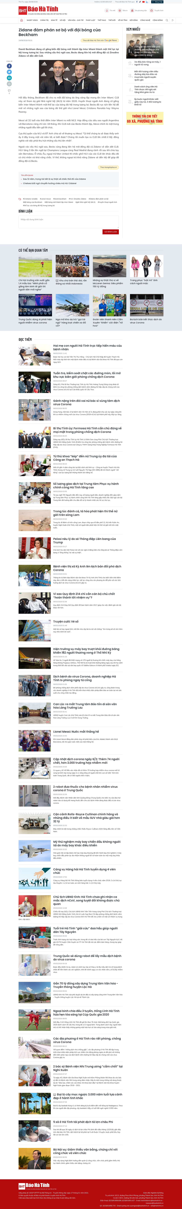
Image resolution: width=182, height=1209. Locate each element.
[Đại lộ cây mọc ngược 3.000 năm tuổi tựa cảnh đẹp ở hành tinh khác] (35, 1103)
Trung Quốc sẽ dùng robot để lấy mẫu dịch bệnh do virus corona (87, 957)
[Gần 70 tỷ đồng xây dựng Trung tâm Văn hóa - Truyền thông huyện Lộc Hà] (35, 992)
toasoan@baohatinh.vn (154, 1203)
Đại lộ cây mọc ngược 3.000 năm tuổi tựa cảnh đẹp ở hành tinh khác (87, 1096)
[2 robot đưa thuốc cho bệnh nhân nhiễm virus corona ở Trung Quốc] (35, 796)
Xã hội (62, 20)
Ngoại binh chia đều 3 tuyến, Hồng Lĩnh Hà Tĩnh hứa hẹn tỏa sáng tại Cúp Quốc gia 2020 (86, 1012)
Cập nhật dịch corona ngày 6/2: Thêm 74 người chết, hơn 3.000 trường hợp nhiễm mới (86, 761)
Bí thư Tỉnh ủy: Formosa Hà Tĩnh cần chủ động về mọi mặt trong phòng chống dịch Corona (87, 430)
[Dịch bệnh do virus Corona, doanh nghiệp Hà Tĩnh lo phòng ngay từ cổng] (35, 685)
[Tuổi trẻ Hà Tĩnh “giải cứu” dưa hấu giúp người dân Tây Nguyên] (35, 937)
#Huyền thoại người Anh (107, 202)
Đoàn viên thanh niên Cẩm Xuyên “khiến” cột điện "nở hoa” (108, 322)
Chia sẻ (9, 61)
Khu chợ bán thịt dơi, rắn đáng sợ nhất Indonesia (71, 282)
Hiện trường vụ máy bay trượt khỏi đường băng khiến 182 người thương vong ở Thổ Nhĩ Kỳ (86, 650)
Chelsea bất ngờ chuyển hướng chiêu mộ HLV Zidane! (49, 183)
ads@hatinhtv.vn (157, 1206)
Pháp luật (90, 20)
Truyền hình (159, 10)
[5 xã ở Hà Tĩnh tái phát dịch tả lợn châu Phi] (35, 1131)
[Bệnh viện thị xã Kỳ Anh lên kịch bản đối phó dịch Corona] (35, 575)
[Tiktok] (140, 2)
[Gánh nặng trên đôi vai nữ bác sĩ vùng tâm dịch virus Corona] (35, 410)
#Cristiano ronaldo (30, 199)
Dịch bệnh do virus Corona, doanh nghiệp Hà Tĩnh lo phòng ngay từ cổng (84, 678)
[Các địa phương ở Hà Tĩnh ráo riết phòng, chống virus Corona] (35, 1047)
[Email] (9, 77)
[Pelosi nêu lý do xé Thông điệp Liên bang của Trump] (35, 548)
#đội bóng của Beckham (32, 202)
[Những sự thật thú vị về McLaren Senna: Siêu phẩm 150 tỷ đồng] (109, 266)
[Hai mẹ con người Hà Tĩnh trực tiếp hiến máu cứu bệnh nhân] (35, 355)
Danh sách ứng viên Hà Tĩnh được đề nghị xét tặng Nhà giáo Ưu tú (145, 89)
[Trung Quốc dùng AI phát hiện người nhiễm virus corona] (35, 305)
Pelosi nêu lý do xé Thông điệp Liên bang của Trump (84, 540)
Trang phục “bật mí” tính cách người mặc (143, 282)
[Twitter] (9, 71)
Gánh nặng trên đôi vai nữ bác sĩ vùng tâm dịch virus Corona (86, 402)
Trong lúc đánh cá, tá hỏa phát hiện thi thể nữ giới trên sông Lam (85, 513)
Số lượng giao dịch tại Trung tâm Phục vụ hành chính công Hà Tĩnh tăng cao (86, 485)
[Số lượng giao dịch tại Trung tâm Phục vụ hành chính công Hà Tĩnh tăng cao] (35, 493)
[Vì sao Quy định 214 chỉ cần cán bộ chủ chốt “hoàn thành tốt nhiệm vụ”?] (35, 603)
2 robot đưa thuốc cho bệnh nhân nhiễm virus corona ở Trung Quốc (85, 788)
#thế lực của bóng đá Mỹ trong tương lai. (39, 205)
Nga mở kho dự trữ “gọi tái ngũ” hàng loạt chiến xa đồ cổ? (71, 322)
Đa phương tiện (141, 10)
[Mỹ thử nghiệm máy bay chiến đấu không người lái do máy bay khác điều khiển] (35, 851)
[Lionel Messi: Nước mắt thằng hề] (35, 740)
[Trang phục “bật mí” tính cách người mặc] (146, 266)
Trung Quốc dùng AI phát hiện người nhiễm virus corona (35, 321)
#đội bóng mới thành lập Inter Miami (59, 202)
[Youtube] (143, 2)
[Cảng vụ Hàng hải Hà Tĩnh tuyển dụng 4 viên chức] (35, 878)
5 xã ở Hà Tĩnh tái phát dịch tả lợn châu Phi (83, 1122)
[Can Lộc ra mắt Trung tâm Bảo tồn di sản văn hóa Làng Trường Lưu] (35, 713)
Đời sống (134, 20)
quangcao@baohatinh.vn (139, 1206)
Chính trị (44, 20)
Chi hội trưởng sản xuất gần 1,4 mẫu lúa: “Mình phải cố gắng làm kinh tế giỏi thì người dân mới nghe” (34, 285)
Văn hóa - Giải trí (75, 20)
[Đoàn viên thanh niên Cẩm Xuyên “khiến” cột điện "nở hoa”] (109, 305)
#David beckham (59, 199)
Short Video (32, 20)
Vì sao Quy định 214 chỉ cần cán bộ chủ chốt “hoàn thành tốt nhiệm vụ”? (84, 595)
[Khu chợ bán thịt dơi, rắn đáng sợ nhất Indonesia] (72, 266)
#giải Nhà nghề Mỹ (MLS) (85, 202)
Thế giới (112, 20)
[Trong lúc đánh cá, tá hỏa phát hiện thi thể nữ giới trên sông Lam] (35, 520)
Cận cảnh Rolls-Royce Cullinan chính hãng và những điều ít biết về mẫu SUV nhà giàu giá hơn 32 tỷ (86, 818)
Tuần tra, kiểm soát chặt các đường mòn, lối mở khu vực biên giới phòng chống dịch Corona (87, 375)
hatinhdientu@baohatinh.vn (151, 1200)
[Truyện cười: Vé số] (35, 630)
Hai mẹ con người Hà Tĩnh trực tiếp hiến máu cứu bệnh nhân (87, 347)
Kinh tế (54, 20)
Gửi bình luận (110, 232)
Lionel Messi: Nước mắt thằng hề (76, 732)
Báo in (125, 10)
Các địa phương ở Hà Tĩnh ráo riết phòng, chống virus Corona (87, 1040)
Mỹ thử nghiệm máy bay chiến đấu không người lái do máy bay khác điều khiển (86, 843)
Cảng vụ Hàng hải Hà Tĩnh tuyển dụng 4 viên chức (84, 871)
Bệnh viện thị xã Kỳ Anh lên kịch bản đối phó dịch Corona (87, 568)
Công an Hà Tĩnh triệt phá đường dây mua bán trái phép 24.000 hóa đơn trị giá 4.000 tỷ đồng (147, 50)
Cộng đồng (158, 20)
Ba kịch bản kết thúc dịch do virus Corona (146, 321)
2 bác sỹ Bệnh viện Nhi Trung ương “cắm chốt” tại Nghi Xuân (88, 1068)
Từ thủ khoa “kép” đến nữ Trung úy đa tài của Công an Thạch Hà (85, 458)
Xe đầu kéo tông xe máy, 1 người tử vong (147, 63)
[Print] (9, 83)
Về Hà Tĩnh (122, 20)
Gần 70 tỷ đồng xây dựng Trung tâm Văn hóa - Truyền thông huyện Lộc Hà (85, 985)
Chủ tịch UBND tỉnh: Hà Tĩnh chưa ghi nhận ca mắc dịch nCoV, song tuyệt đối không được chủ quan (86, 900)
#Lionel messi (45, 199)
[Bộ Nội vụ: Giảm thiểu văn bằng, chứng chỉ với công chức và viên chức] (35, 1158)
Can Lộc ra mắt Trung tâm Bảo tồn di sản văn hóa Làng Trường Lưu (85, 706)
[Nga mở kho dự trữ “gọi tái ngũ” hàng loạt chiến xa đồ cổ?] (72, 305)
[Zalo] (147, 2)
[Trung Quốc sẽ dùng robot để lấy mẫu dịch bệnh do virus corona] (35, 965)
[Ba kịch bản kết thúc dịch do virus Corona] (146, 305)
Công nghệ (145, 20)
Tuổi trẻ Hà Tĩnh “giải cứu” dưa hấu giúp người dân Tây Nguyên (85, 930)
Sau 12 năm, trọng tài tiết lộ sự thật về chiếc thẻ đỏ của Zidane (54, 179)
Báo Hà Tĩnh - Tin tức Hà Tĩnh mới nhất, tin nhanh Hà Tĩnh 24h (44, 10)
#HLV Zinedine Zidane (77, 199)
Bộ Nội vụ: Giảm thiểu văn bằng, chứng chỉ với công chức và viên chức (85, 1151)
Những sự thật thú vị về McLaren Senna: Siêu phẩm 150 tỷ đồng (108, 283)
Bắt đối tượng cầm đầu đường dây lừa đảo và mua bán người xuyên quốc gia (146, 75)
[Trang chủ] (21, 20)
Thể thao (102, 20)
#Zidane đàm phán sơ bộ (98, 199)
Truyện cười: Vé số (65, 622)
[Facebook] (137, 2)
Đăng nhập (158, 2)
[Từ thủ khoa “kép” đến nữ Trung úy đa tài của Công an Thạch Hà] (35, 465)
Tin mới (112, 10)
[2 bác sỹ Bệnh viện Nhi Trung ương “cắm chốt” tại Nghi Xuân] (35, 1075)
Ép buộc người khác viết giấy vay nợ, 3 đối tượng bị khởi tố (147, 102)
